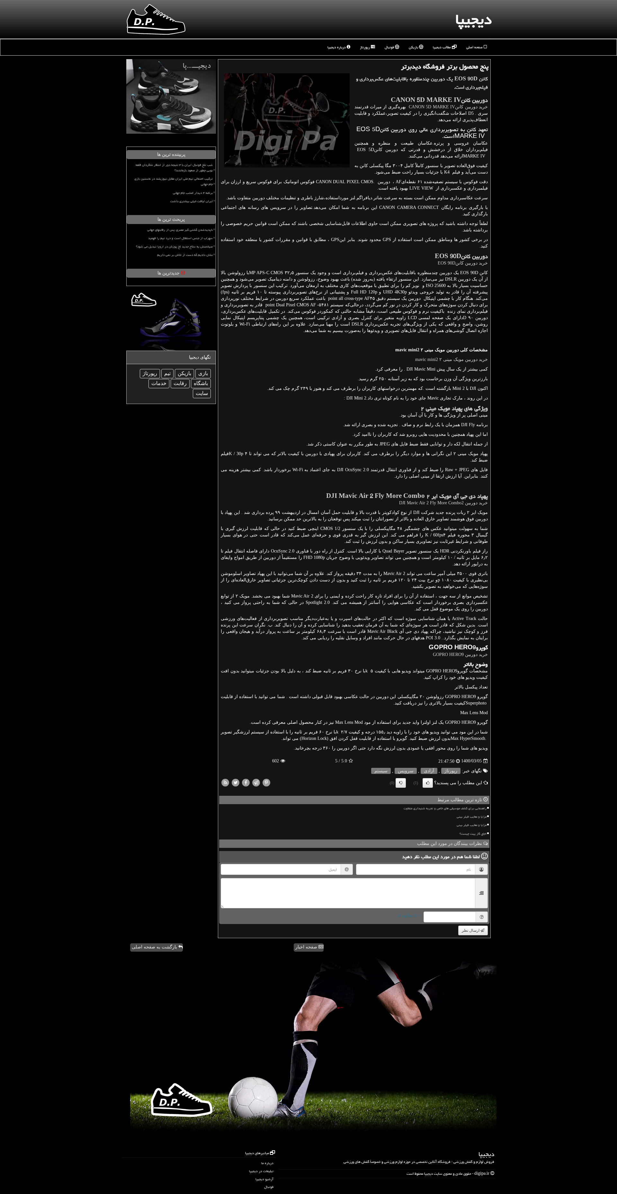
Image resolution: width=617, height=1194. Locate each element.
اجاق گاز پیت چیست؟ (473, 833)
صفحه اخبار (306, 947)
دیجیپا (473, 19)
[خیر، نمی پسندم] (401, 783)
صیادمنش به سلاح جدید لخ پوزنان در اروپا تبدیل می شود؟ (174, 246)
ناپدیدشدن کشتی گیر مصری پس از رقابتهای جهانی (180, 230)
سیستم (381, 770)
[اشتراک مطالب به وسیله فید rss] (225, 782)
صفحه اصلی (475, 47)
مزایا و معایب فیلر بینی (472, 816)
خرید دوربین (460, 654)
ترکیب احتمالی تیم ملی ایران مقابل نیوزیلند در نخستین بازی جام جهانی (173, 181)
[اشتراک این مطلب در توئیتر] (235, 782)
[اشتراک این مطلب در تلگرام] (256, 782)
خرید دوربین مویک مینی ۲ (451, 359)
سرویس (406, 770)
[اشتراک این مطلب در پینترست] (266, 782)
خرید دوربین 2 (443, 502)
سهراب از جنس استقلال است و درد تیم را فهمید (180, 238)
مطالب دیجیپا (442, 47)
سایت (202, 393)
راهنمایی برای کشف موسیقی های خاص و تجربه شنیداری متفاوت (445, 808)
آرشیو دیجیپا (264, 1179)
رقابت (180, 383)
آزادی (429, 770)
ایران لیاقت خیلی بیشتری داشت (191, 201)
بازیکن (414, 47)
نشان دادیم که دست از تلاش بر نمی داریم (185, 255)
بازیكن (184, 373)
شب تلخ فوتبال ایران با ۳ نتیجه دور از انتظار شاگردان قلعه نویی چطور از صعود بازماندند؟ (174, 168)
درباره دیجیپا (337, 47)
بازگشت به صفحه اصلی (155, 947)
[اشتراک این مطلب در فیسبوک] (245, 782)
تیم (167, 373)
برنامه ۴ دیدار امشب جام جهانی (193, 193)
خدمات (158, 383)
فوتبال (390, 47)
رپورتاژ (365, 47)
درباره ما (267, 1163)
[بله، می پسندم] (428, 783)
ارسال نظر (471, 930)
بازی (203, 373)
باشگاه (201, 383)
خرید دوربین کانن (447, 106)
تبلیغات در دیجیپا (261, 1171)
